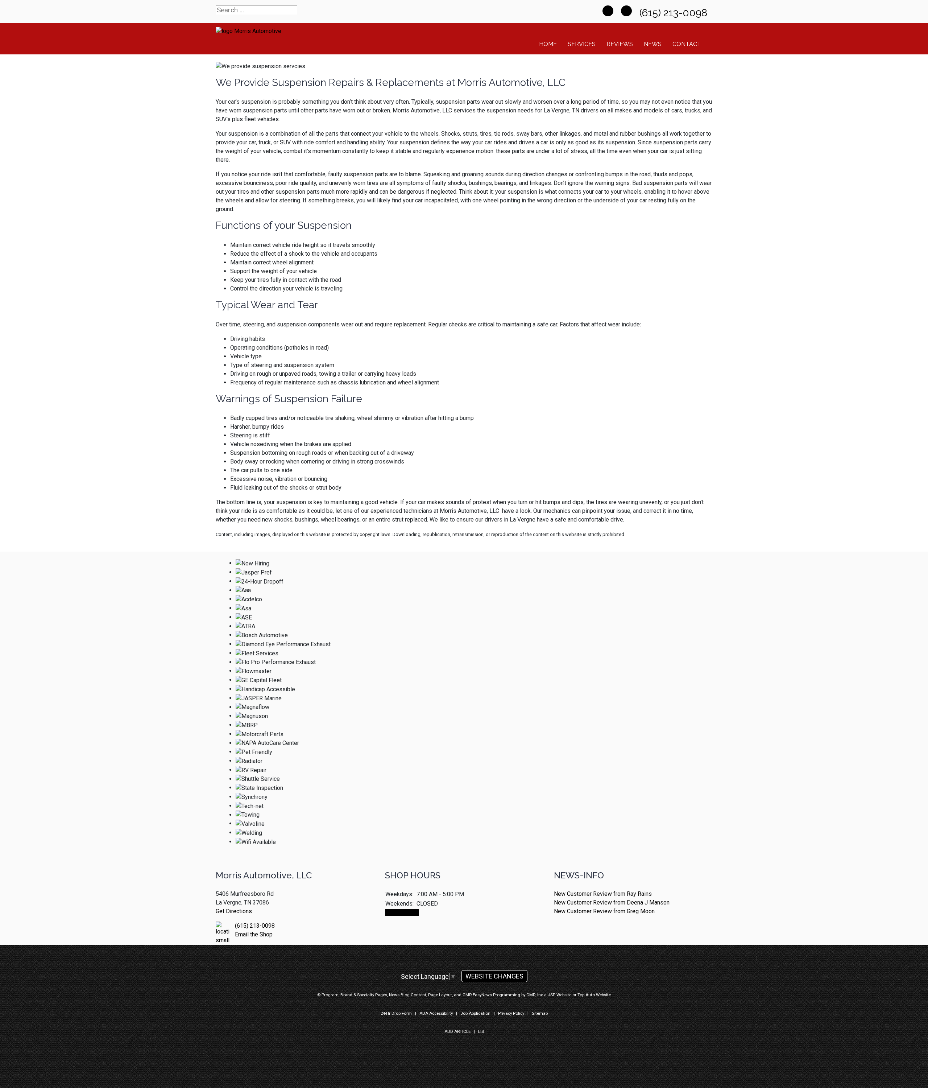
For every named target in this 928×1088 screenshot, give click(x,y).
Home (548, 44)
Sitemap (540, 1013)
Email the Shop (254, 934)
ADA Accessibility (436, 1013)
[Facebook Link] (607, 10)
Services (582, 44)
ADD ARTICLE (457, 1031)
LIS (481, 1031)
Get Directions (234, 911)
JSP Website (559, 994)
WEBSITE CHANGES (494, 976)
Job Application (475, 1013)
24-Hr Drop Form (396, 1013)
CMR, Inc (534, 994)
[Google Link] (626, 10)
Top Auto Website (594, 994)
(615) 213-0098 (674, 13)
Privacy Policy (511, 1013)
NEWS (653, 44)
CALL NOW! (402, 912)
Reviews (619, 44)
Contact (686, 44)
